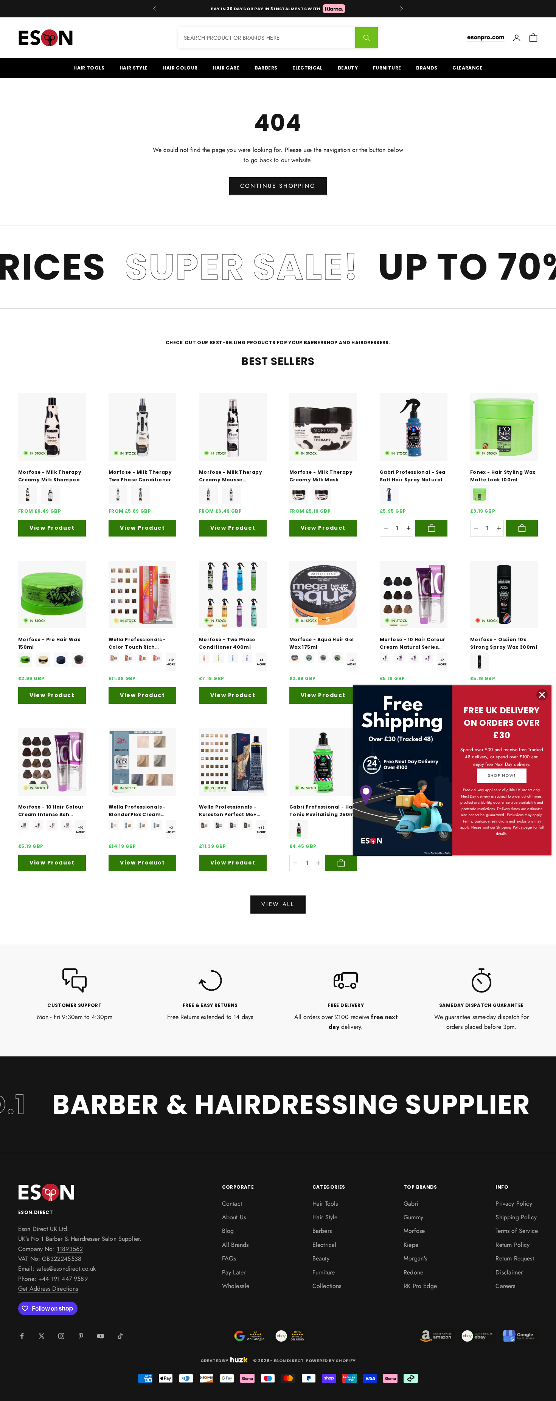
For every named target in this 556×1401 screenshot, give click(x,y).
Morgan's (415, 1258)
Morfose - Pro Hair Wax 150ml (49, 643)
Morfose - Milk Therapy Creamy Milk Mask (321, 476)
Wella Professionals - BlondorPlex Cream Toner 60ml (137, 811)
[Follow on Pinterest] (81, 1336)
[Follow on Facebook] (22, 1336)
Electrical (307, 68)
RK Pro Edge (420, 1286)
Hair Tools (88, 68)
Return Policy (512, 1244)
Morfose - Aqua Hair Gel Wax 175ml (321, 643)
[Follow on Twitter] (41, 1336)
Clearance (467, 68)
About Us (234, 1217)
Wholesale (235, 1286)
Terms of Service (516, 1230)
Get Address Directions (48, 1288)
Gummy (413, 1217)
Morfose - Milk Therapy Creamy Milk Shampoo (49, 476)
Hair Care (226, 68)
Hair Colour (180, 68)
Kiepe (411, 1244)
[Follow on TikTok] (120, 1336)
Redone (413, 1272)
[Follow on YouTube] (100, 1336)
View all (278, 904)
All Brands (235, 1244)
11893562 (70, 1249)
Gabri (411, 1203)
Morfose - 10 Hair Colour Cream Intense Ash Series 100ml (51, 811)
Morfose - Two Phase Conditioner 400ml (227, 643)
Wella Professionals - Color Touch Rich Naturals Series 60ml (137, 643)
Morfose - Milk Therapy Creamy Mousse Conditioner (230, 476)
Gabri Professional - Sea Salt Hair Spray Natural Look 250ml (413, 476)
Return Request (514, 1258)
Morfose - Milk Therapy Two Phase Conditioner (140, 476)
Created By (214, 1360)
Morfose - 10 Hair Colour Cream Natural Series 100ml (413, 643)
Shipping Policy (515, 1217)
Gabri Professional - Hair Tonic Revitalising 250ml (322, 811)
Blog (228, 1230)
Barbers (266, 68)
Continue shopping (278, 186)
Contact (232, 1203)
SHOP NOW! (502, 775)
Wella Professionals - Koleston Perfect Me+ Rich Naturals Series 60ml (227, 811)
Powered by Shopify (331, 1360)
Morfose (414, 1230)
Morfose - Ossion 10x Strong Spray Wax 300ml (503, 643)
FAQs (229, 1258)
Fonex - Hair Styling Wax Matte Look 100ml (503, 476)
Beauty (348, 68)
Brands (426, 68)
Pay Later (233, 1272)
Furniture (387, 68)
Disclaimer (509, 1272)
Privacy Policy (513, 1203)
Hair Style (134, 68)
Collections (327, 1286)
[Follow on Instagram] (61, 1336)
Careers (505, 1286)
